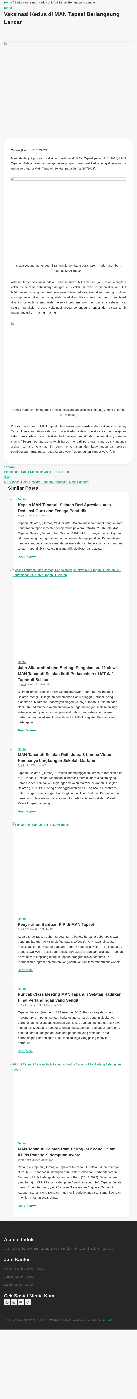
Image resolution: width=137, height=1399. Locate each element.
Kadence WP (105, 1320)
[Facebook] (7, 1302)
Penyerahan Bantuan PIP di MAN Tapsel (56, 924)
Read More (26, 556)
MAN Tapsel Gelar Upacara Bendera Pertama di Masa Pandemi (46, 480)
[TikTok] (28, 1302)
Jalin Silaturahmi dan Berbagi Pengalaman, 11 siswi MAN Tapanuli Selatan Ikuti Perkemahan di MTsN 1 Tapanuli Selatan (67, 673)
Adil (22, 515)
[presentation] (71, 611)
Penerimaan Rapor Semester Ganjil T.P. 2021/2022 (38, 469)
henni (23, 684)
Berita (8, 7)
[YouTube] (21, 1302)
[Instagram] (14, 1302)
